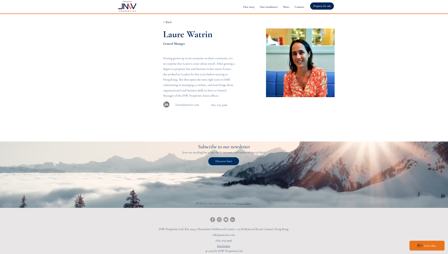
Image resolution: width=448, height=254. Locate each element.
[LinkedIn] (232, 219)
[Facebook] (212, 219)
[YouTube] (225, 219)
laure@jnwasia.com (187, 105)
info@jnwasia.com (223, 235)
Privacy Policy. (243, 203)
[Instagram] (219, 219)
